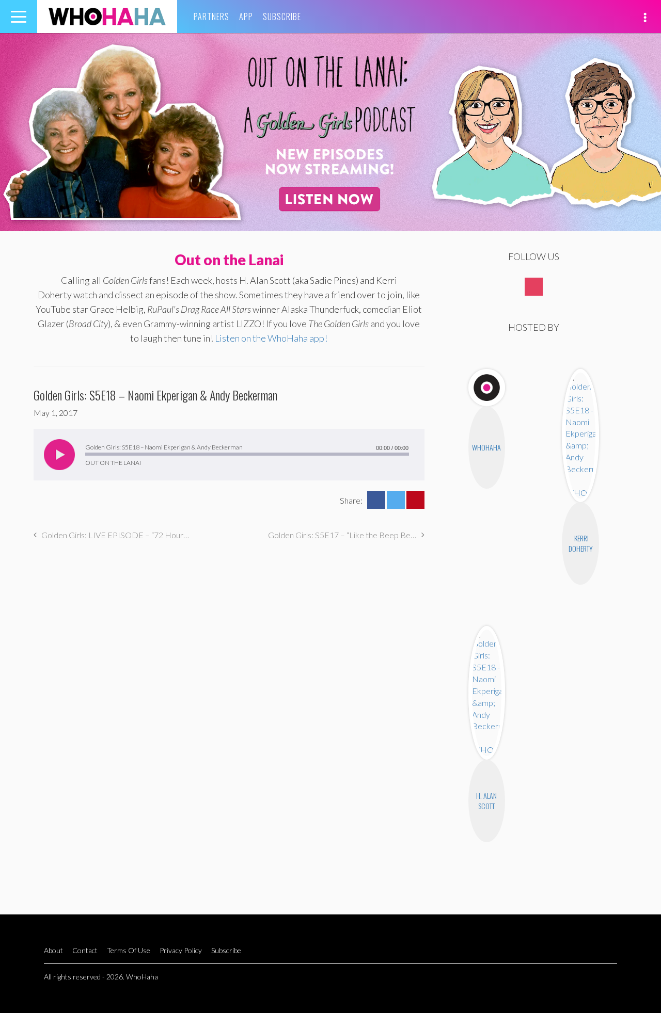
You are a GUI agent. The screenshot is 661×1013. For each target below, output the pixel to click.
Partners (211, 16)
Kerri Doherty (581, 543)
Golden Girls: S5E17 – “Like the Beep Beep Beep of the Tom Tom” (346, 535)
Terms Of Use (128, 950)
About (53, 950)
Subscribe (282, 16)
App (246, 16)
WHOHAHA (107, 16)
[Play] (59, 454)
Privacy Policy (181, 950)
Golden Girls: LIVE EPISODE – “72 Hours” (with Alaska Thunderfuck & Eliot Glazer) (115, 535)
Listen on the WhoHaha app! (271, 338)
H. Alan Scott (486, 800)
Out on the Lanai (229, 259)
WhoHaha (486, 447)
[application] (229, 454)
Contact (85, 950)
